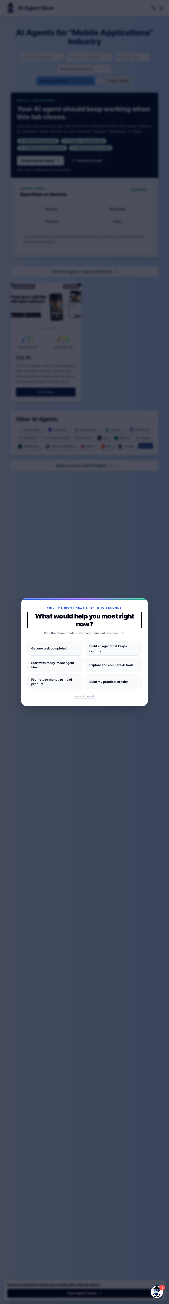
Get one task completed (49, 648)
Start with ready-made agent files (52, 665)
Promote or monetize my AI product (51, 682)
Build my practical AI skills (109, 682)
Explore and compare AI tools (111, 665)
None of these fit (84, 696)
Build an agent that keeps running (108, 648)
